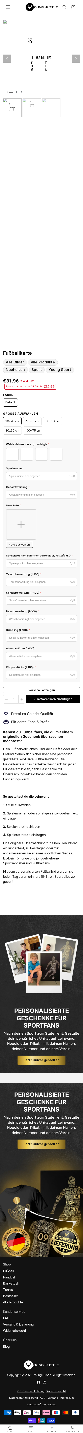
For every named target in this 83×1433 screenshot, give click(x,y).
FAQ (6, 1318)
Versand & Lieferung (18, 1324)
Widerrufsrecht (14, 1331)
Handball (9, 1277)
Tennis (8, 1290)
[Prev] (7, 59)
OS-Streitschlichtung (31, 1391)
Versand (53, 1398)
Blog (6, 1347)
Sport (37, 369)
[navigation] (10, 1429)
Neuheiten (15, 369)
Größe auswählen (20, 414)
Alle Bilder (15, 362)
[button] (8, 7)
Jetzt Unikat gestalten (41, 1060)
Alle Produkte (43, 362)
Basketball (11, 1284)
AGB (43, 1398)
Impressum (67, 1398)
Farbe (8, 395)
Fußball (8, 1271)
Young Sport (60, 369)
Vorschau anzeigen (41, 690)
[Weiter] (76, 59)
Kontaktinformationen (41, 1404)
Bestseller (10, 1296)
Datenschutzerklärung (23, 1398)
